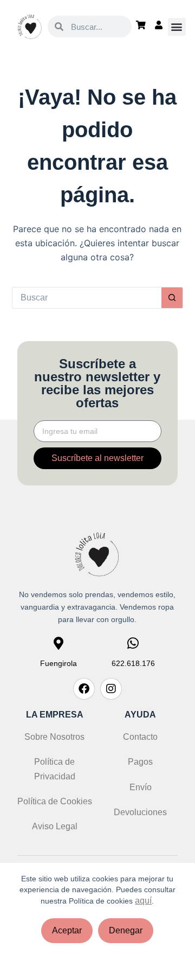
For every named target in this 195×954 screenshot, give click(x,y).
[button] (177, 27)
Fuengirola (58, 663)
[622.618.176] (133, 643)
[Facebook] (84, 689)
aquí (143, 900)
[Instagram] (111, 689)
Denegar (125, 930)
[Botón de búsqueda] (172, 298)
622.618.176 (133, 663)
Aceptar (67, 930)
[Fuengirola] (58, 643)
